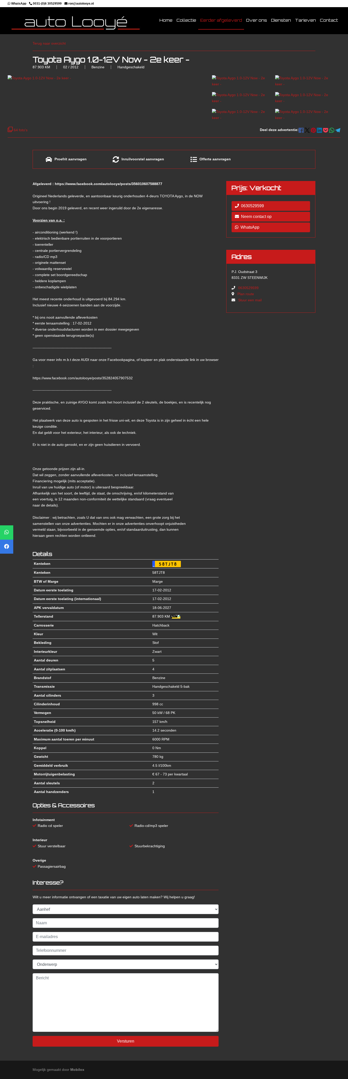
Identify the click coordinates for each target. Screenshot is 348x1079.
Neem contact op (256, 216)
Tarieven (305, 20)
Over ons (256, 20)
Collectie (186, 20)
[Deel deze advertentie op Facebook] (302, 130)
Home (165, 20)
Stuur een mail (250, 300)
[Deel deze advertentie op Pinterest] (314, 130)
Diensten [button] (281, 20)
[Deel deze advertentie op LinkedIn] (320, 130)
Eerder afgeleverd (221, 20)
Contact (329, 20)
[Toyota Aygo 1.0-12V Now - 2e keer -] (241, 81)
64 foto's (20, 130)
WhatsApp (249, 227)
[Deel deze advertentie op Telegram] (337, 130)
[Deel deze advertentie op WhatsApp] (332, 130)
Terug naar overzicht (49, 43)
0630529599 (252, 206)
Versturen (125, 1041)
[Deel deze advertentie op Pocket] (326, 130)
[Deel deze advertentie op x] (307, 130)
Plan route (245, 294)
